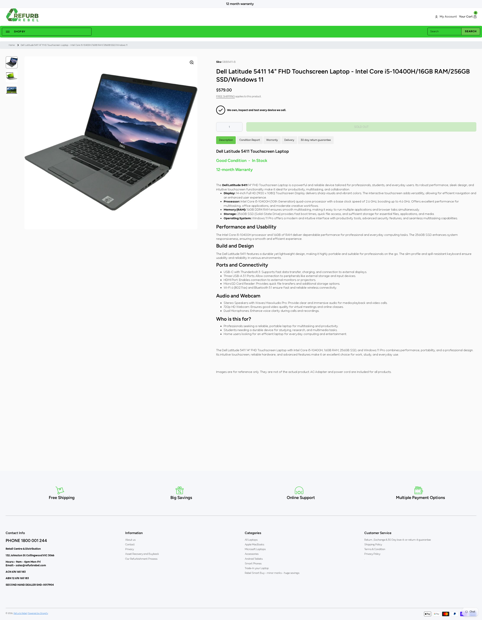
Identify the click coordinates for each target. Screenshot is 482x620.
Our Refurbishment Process (141, 558)
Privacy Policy (372, 554)
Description (226, 140)
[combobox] (453, 31)
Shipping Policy (373, 544)
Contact (130, 544)
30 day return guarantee (316, 140)
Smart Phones (253, 563)
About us (130, 539)
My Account (448, 16)
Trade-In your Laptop (257, 568)
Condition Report (249, 140)
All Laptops (251, 539)
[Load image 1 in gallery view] (12, 62)
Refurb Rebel (20, 613)
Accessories (252, 554)
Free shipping (225, 96)
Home (12, 45)
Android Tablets (254, 558)
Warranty (272, 140)
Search (470, 31)
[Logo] (23, 15)
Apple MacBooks (254, 544)
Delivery (289, 140)
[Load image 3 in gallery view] (12, 90)
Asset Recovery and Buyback (142, 554)
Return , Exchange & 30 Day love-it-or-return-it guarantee (397, 539)
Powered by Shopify (38, 613)
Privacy (129, 549)
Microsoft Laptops (255, 549)
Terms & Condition (374, 549)
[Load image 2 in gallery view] (12, 76)
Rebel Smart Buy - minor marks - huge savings (272, 573)
